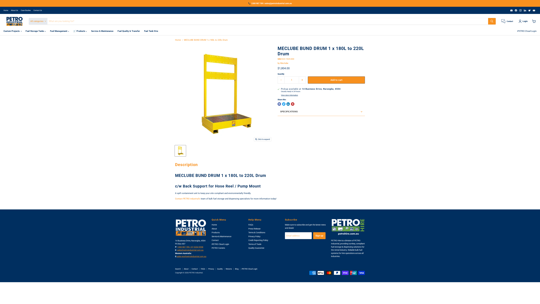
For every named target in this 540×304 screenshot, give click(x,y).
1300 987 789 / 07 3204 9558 (190, 247)
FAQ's (250, 225)
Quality (220, 269)
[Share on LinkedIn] (288, 104)
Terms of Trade (254, 244)
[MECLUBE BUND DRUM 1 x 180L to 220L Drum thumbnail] (180, 150)
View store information (289, 95)
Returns (229, 269)
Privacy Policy (254, 236)
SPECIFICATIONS (289, 111)
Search (178, 269)
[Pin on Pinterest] (292, 104)
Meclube (284, 63)
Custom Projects (12, 31)
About (214, 229)
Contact (215, 240)
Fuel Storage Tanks (35, 31)
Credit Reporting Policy (258, 240)
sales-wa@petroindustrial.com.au (191, 256)
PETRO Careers (218, 248)
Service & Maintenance (102, 31)
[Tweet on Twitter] (283, 104)
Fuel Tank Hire (151, 31)
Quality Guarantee (256, 248)
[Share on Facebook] (279, 104)
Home (6, 10)
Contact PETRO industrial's (187, 198)
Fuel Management (59, 31)
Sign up (319, 235)
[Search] (492, 21)
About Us (14, 10)
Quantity (281, 74)
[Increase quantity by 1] (302, 80)
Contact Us (37, 10)
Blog (236, 269)
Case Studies (26, 10)
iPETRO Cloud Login (526, 31)
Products (216, 232)
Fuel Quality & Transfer (129, 31)
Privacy (211, 269)
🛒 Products (79, 31)
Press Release (254, 229)
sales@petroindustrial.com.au (190, 250)
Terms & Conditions (256, 232)
